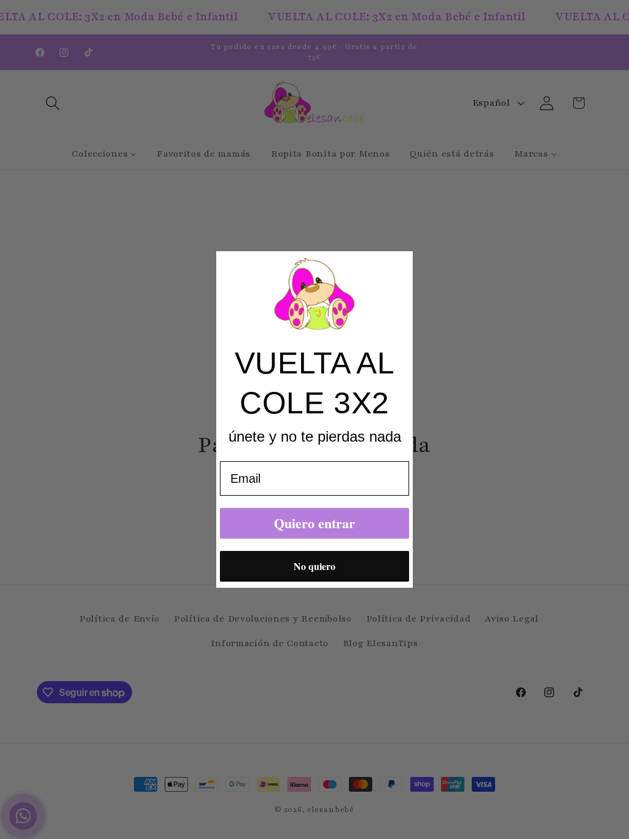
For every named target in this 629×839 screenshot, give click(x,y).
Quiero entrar (314, 523)
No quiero (314, 566)
